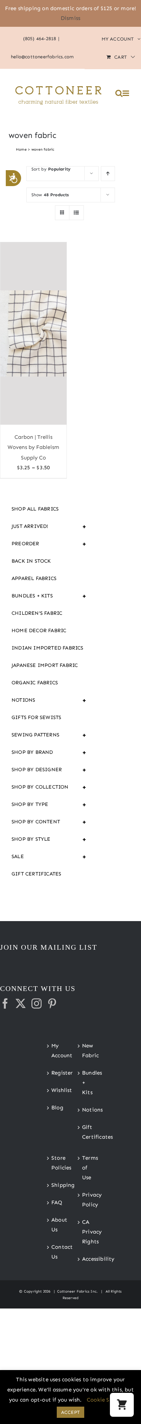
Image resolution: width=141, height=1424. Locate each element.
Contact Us (55, 1252)
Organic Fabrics (35, 683)
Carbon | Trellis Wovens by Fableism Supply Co (33, 447)
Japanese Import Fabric (45, 665)
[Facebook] (5, 1004)
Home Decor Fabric (39, 630)
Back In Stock (31, 561)
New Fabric (86, 1050)
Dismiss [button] (70, 18)
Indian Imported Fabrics (48, 648)
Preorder (49, 543)
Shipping (55, 1185)
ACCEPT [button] (70, 1412)
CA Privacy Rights (86, 1232)
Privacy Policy (86, 1200)
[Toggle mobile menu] (126, 93)
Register (55, 1073)
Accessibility (86, 1259)
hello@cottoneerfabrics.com (42, 56)
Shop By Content (49, 822)
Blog (55, 1107)
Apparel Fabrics (34, 578)
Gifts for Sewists (36, 717)
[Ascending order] (108, 173)
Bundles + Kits (49, 596)
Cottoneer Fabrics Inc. (77, 1291)
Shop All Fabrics (35, 509)
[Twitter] (21, 1004)
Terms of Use (86, 1168)
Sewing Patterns (49, 735)
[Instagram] (36, 1004)
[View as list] (76, 213)
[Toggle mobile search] (119, 93)
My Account (55, 1050)
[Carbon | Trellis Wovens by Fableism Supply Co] (33, 333)
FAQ (55, 1202)
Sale (49, 856)
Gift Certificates (36, 874)
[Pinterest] (52, 1004)
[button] (122, 1405)
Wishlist (55, 1090)
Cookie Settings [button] (107, 1399)
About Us (55, 1225)
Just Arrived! (49, 526)
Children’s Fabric (37, 613)
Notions (49, 700)
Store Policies (55, 1163)
